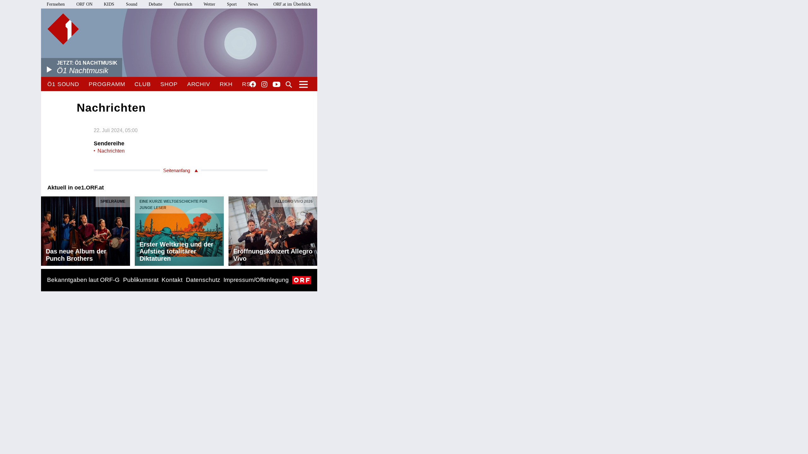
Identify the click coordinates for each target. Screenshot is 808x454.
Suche (289, 84)
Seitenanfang (176, 170)
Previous (46, 229)
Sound (131, 4)
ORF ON (84, 4)
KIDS (109, 4)
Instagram (264, 84)
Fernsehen (56, 4)
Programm (107, 84)
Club (142, 84)
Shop (169, 84)
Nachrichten (111, 151)
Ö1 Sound (63, 84)
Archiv (198, 84)
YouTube (276, 85)
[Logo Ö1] (63, 29)
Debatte (155, 4)
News (253, 4)
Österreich (183, 4)
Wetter (209, 4)
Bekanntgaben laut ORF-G (83, 279)
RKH (226, 84)
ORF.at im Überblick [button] (292, 4)
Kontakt (172, 279)
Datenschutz (203, 279)
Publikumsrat (140, 279)
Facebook (253, 84)
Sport (232, 4)
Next (312, 229)
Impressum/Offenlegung (256, 279)
